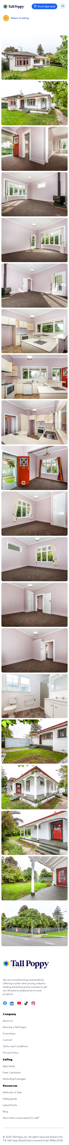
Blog (5, 1111)
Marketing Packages (14, 1078)
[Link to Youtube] (19, 1003)
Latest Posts (10, 1105)
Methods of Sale (12, 1092)
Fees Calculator (12, 1072)
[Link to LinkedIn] (12, 1003)
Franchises (9, 1033)
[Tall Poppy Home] (18, 6)
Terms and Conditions (15, 1046)
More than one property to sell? (21, 1117)
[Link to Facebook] (5, 1003)
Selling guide (10, 1098)
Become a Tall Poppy (14, 1027)
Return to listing (20, 18)
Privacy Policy (10, 1052)
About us (8, 1020)
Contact (7, 1040)
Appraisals (9, 1066)
